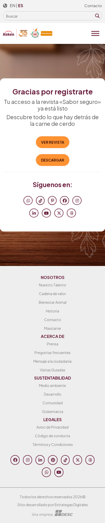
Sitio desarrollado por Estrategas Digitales (52, 504)
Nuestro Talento (52, 285)
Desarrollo (52, 394)
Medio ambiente (52, 385)
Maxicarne (52, 328)
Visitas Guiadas (52, 370)
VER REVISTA (52, 142)
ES (20, 5)
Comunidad (53, 402)
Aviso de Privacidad (52, 427)
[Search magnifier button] (97, 15)
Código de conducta (52, 435)
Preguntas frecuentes (52, 352)
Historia (52, 311)
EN (12, 5)
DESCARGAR (52, 160)
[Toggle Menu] (95, 33)
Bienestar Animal (53, 302)
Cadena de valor (52, 293)
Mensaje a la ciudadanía (52, 361)
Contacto (93, 5)
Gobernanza (52, 411)
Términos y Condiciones (52, 444)
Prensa (52, 344)
